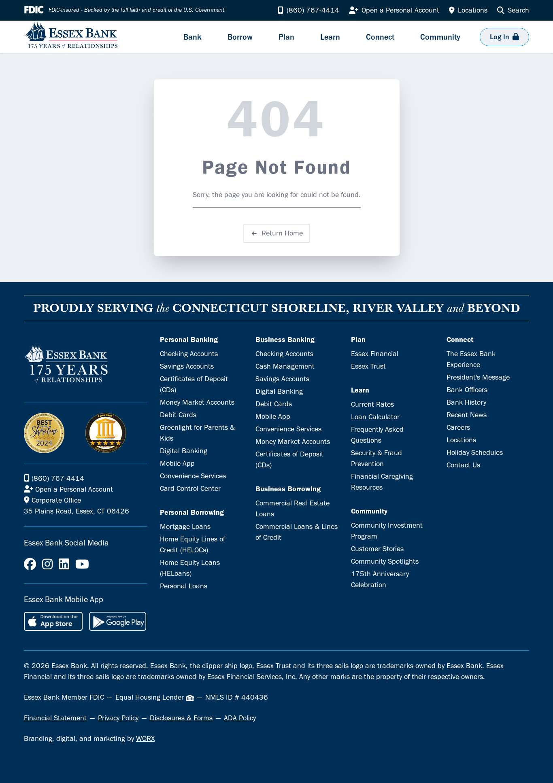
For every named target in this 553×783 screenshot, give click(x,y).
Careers (458, 427)
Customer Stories (377, 548)
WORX (145, 738)
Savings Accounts (187, 366)
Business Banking (285, 339)
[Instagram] (47, 564)
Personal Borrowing (192, 512)
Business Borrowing (288, 488)
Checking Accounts (189, 353)
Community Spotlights (385, 561)
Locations (461, 439)
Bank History (466, 402)
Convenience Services (193, 475)
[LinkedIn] (64, 564)
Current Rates (372, 404)
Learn (360, 390)
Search (518, 10)
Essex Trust (368, 366)
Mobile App (177, 463)
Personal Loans (183, 585)
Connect (460, 339)
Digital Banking (183, 450)
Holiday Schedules (475, 452)
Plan (358, 339)
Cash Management (285, 366)
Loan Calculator (375, 416)
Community (369, 511)
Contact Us (463, 464)
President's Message (478, 377)
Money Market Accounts (197, 402)
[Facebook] (30, 564)
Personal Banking (189, 339)
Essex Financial (374, 353)
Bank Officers (467, 389)
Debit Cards (178, 414)
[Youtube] (82, 564)
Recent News (467, 414)
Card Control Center (190, 488)
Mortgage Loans (185, 526)
